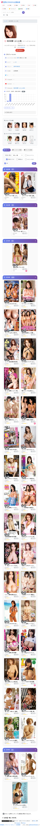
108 (17, 142)
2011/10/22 (17, 66)
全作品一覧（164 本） (10, 818)
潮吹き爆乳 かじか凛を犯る (12, 681)
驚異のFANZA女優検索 (11, 2)
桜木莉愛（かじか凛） (20, 88)
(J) (25, 142)
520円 (33, 742)
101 (23, 5)
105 (10, 128)
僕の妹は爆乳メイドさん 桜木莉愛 (13, 507)
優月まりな (17, 143)
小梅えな (10, 130)
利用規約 (2, 824)
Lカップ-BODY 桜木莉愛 (28, 681)
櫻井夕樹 (24, 130)
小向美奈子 (17, 130)
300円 (17, 197)
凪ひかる (24, 143)
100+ (17, 5)
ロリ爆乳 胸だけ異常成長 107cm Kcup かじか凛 (17, 776)
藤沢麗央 (10, 143)
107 (18, 58)
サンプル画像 (29, 150)
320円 (25, 269)
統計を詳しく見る (10, 107)
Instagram (17, 823)
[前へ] (5, 127)
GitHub (23, 823)
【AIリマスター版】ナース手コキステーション (25, 231)
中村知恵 (31, 143)
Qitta (34, 821)
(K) (11, 128)
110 (9, 142)
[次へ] (35, 127)
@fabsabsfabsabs (33, 824)
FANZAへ (20, 50)
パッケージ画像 (17, 150)
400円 (33, 305)
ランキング (13, 8)
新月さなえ (32, 130)
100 (35, 5)
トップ (5, 21)
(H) (11, 142)
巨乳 (5, 8)
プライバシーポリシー (10, 824)
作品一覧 (7, 150)
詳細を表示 (9, 112)
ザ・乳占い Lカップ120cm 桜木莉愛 (14, 565)
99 (10, 5)
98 (31, 128)
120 (24, 128)
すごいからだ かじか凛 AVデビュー (22, 805)
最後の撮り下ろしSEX (18, 267)
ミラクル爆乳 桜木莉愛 (10, 652)
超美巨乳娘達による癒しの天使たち (31, 332)
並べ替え (8, 155)
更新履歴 (18, 824)
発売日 (21, 8)
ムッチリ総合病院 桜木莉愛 (12, 361)
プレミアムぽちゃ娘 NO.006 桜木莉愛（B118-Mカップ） (19, 332)
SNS (28, 8)
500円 (33, 451)
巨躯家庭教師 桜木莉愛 (10, 536)
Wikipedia (22, 47)
